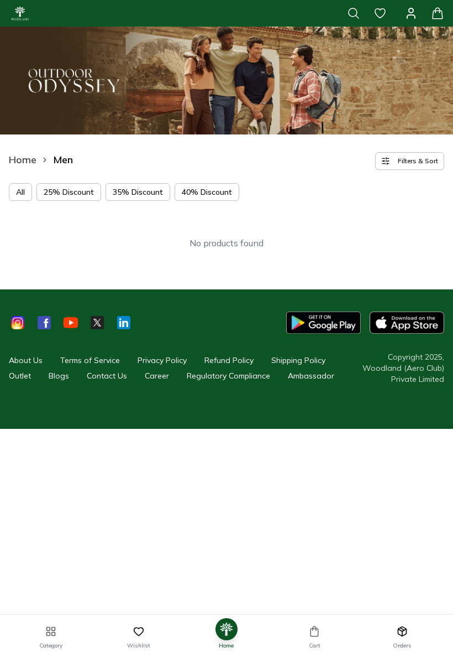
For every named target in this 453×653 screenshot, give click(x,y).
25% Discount (69, 192)
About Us (26, 360)
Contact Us (107, 376)
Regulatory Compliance (228, 376)
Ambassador (311, 376)
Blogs (59, 376)
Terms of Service (90, 360)
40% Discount (207, 192)
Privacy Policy (162, 360)
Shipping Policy (298, 360)
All (20, 192)
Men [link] (63, 159)
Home (22, 159)
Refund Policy (229, 360)
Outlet (20, 376)
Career (157, 376)
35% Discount (138, 192)
